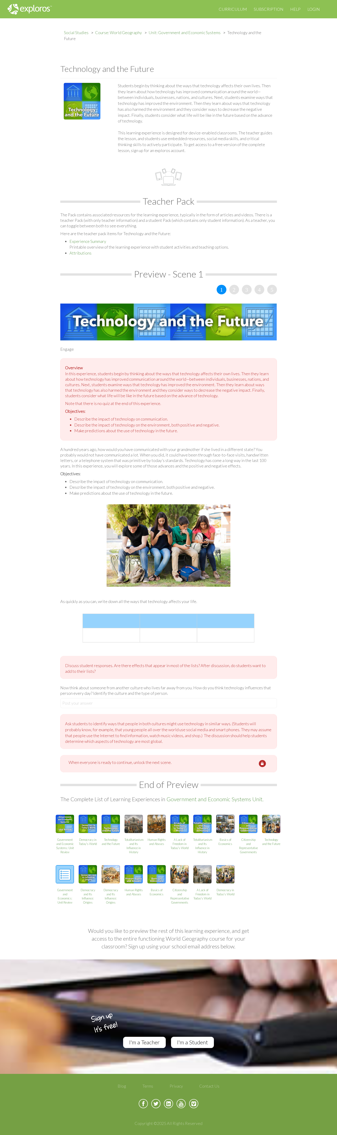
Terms (147, 1086)
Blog (122, 1086)
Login (313, 9)
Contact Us (209, 1086)
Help (295, 9)
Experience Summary (87, 241)
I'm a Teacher (144, 1042)
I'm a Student (192, 1042)
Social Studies (76, 32)
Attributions (80, 252)
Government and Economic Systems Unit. (215, 799)
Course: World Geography (118, 32)
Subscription (268, 9)
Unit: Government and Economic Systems (185, 32)
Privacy (176, 1086)
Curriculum (233, 9)
